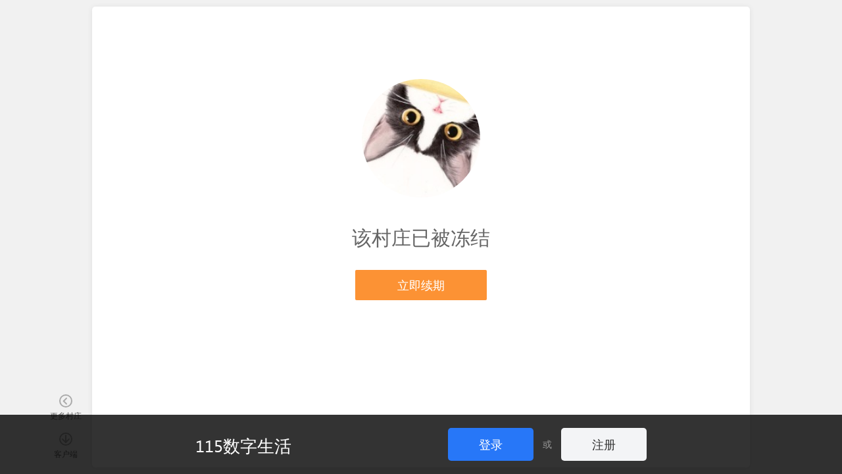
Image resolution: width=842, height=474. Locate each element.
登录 (491, 444)
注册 (604, 444)
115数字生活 (243, 445)
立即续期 (421, 284)
